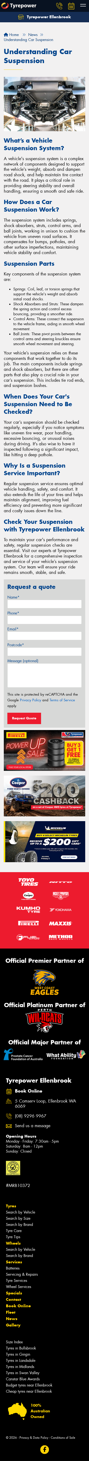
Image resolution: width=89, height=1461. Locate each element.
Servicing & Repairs (22, 1274)
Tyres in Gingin (18, 1354)
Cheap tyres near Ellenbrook (29, 1391)
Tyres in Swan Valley (22, 1372)
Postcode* (15, 644)
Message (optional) (22, 660)
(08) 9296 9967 (30, 1116)
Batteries (12, 1268)
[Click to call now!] (59, 6)
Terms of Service (62, 700)
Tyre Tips (13, 1236)
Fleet (10, 1312)
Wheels (13, 1243)
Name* (13, 597)
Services (14, 1262)
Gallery (13, 1325)
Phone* (13, 613)
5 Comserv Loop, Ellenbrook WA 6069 (45, 1103)
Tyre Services (16, 1280)
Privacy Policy (30, 700)
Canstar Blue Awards (23, 1379)
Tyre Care (14, 1230)
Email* (13, 629)
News (11, 1318)
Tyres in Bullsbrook (21, 1348)
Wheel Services (18, 1286)
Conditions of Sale (63, 1438)
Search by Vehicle (20, 1212)
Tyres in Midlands (20, 1366)
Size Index (14, 1342)
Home (13, 34)
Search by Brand (19, 1224)
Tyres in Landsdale (20, 1360)
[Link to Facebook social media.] (44, 1449)
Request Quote (24, 718)
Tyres (11, 1206)
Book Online (18, 1305)
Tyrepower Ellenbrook (48, 16)
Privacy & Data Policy (33, 1438)
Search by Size (18, 1218)
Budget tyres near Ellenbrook (29, 1385)
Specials (14, 1293)
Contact (13, 1299)
